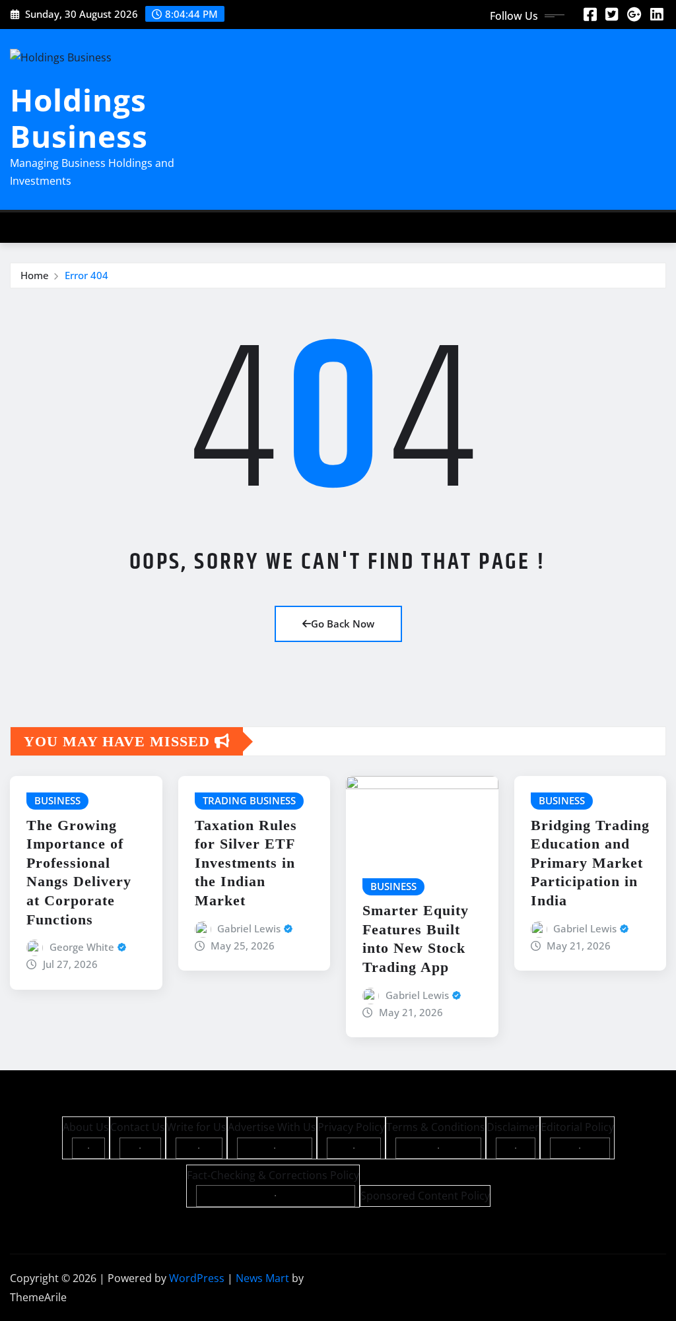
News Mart (262, 1278)
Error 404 (86, 275)
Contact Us (137, 1127)
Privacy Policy (351, 1127)
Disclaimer (513, 1127)
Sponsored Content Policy (425, 1195)
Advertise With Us (272, 1127)
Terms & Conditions (435, 1127)
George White (82, 946)
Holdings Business (79, 117)
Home (34, 275)
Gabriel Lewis (249, 928)
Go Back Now (342, 623)
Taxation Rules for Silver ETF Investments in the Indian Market (246, 863)
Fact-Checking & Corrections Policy (273, 1175)
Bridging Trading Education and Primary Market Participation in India (590, 863)
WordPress (196, 1278)
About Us (86, 1127)
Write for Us (196, 1127)
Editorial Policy (577, 1127)
